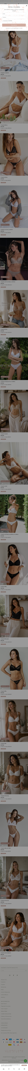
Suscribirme (14, 25)
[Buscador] (14, 1069)
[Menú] (8, 1069)
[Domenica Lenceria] (3, 1069)
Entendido (24, 1065)
